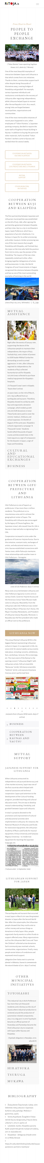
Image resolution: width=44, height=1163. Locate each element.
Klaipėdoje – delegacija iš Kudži (20, 1135)
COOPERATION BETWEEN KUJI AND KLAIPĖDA (22, 155)
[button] (14, 708)
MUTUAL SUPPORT (22, 176)
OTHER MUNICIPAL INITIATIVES (22, 187)
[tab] (22, 633)
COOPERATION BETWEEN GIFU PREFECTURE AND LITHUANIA (22, 166)
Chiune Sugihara (23, 523)
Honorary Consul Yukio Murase (20, 600)
